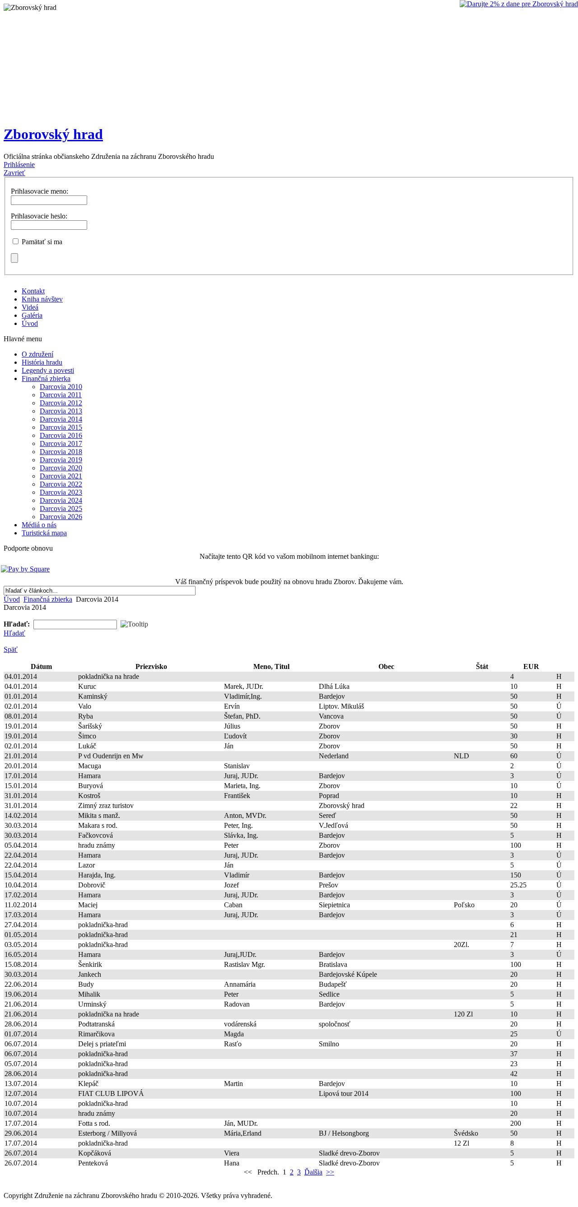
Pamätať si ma (42, 242)
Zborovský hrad (53, 134)
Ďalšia (313, 1172)
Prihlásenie (19, 164)
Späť (11, 649)
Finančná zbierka (47, 599)
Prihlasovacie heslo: (39, 216)
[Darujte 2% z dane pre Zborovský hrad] (519, 4)
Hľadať (14, 633)
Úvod (12, 599)
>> (330, 1172)
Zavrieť (14, 172)
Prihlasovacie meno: (39, 191)
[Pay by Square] (287, 569)
